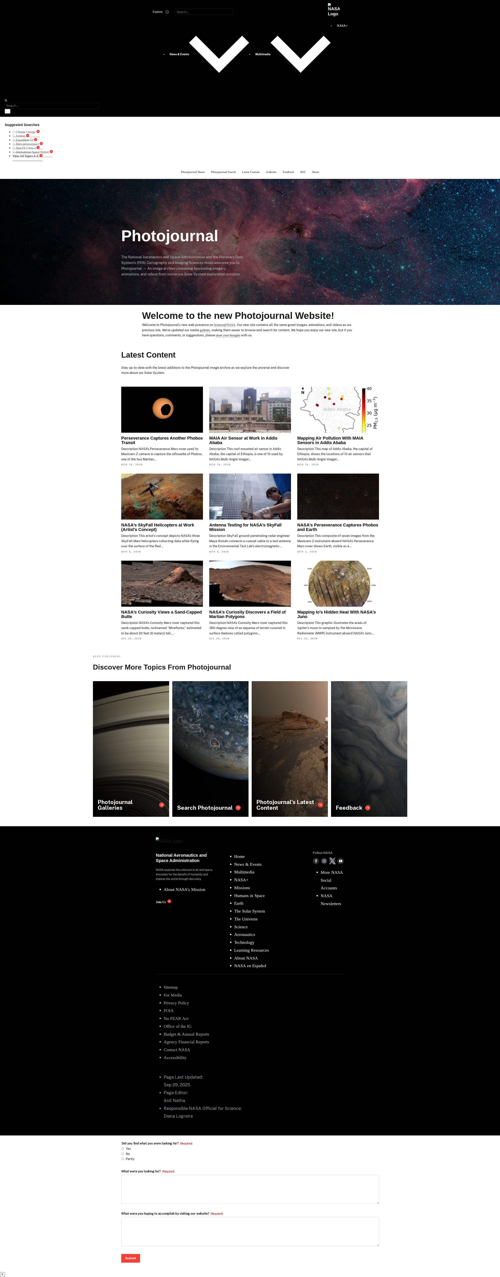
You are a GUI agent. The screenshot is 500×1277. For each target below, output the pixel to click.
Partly (130, 1159)
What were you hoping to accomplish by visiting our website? (172, 1213)
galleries (205, 330)
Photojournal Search (223, 172)
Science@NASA (224, 325)
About (315, 172)
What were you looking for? (147, 1171)
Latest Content (251, 172)
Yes (128, 1149)
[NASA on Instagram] (324, 861)
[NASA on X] (332, 861)
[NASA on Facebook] (316, 861)
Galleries (271, 172)
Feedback (288, 172)
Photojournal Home (193, 172)
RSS (303, 172)
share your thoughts (228, 335)
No (128, 1154)
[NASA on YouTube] (341, 861)
